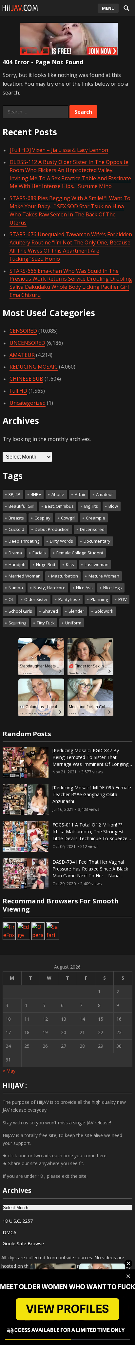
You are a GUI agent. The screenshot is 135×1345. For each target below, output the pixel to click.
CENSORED (23, 330)
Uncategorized (28, 402)
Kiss (70, 564)
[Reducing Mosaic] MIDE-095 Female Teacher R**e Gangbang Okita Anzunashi (91, 794)
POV (122, 599)
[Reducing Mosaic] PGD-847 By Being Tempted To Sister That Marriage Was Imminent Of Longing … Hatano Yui (90, 760)
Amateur (104, 494)
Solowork (104, 611)
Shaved (50, 611)
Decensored (92, 529)
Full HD (18, 390)
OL (11, 599)
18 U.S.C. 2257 (18, 1221)
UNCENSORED (27, 342)
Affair (80, 494)
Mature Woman (103, 576)
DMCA (9, 1232)
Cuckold (16, 529)
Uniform (73, 623)
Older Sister (36, 599)
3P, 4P (14, 494)
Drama (15, 553)
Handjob (17, 564)
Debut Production (52, 529)
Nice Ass (84, 588)
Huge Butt (45, 564)
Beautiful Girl (21, 506)
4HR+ (36, 494)
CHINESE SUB (26, 378)
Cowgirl (68, 518)
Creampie (95, 518)
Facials (39, 553)
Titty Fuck (46, 623)
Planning (99, 599)
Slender (76, 611)
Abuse (57, 494)
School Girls (20, 611)
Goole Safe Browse (23, 1243)
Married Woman (25, 576)
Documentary (97, 541)
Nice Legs (112, 588)
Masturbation (64, 576)
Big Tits (91, 506)
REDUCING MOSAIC (34, 366)
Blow (113, 506)
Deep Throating (24, 541)
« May (9, 1071)
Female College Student (79, 553)
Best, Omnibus (59, 506)
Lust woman (96, 564)
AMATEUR (22, 354)
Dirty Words (61, 541)
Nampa (16, 588)
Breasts (16, 518)
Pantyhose (69, 599)
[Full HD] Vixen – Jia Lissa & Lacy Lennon (59, 150)
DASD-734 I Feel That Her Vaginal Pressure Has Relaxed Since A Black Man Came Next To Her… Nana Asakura (90, 872)
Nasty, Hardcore (49, 588)
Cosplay (42, 518)
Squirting (17, 623)
